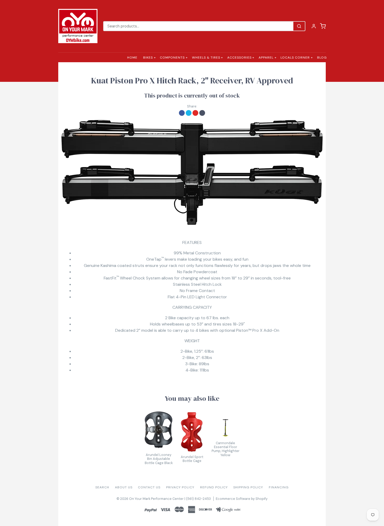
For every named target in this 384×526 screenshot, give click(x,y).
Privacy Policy (180, 487)
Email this (202, 113)
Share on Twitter (188, 113)
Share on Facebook (182, 113)
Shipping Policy (248, 487)
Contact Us (149, 487)
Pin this (195, 113)
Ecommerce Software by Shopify (241, 498)
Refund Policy (214, 487)
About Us (123, 487)
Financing (279, 487)
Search (102, 487)
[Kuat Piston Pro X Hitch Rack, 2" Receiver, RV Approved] (192, 172)
